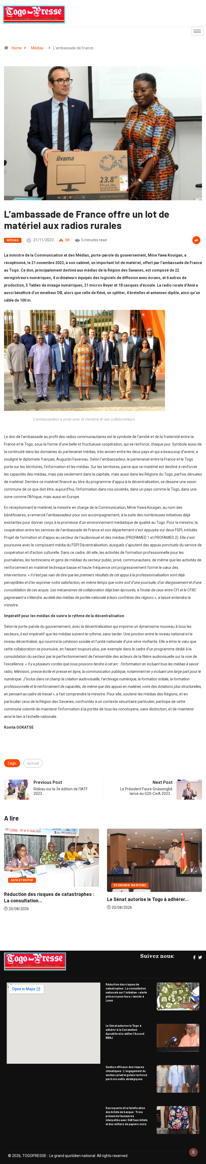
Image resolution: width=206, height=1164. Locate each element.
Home (17, 48)
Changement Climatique (134, 881)
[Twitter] (200, 957)
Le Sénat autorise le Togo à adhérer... (45, 899)
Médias (37, 48)
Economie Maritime (27, 885)
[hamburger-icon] (197, 31)
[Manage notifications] (193, 1152)
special (33, 763)
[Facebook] (194, 957)
